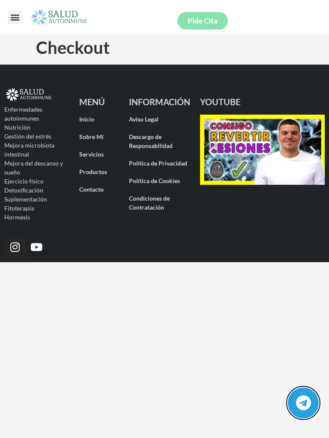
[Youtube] (36, 247)
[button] (15, 17)
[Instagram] (15, 247)
